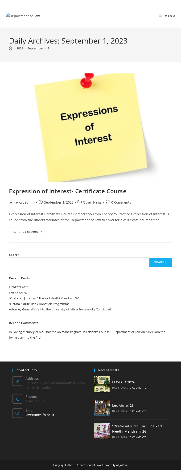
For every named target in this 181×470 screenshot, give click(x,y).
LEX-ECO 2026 (18, 287)
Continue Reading (29, 230)
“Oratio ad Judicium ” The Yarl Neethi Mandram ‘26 (44, 298)
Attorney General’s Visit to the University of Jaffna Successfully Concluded (60, 309)
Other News (92, 202)
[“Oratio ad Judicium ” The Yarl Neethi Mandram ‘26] (102, 431)
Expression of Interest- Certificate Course (67, 191)
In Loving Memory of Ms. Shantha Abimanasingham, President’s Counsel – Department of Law (74, 332)
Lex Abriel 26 (18, 293)
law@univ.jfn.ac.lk (39, 415)
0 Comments (121, 202)
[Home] (10, 48)
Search (14, 255)
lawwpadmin (24, 202)
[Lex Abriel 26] (102, 408)
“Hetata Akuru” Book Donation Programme (39, 304)
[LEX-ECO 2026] (102, 384)
